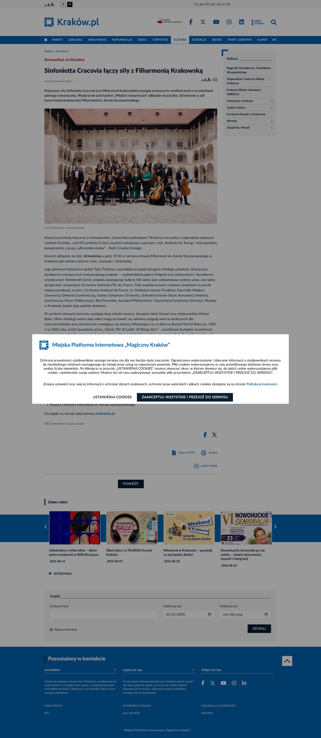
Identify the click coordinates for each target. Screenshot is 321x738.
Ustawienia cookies (112, 397)
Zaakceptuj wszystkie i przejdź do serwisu (185, 397)
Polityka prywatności (262, 384)
